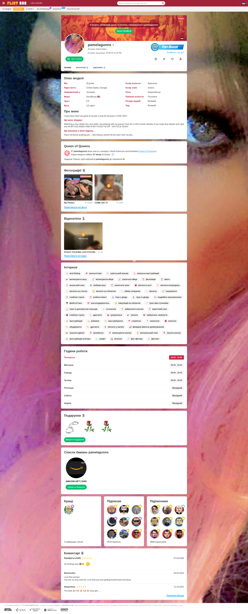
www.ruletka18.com (32, 605)
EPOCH (57, 605)
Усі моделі (6, 9)
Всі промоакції (43, 9)
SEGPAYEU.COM (67, 605)
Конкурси (57, 9)
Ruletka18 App (73, 9)
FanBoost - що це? (175, 52)
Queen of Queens (147, 151)
